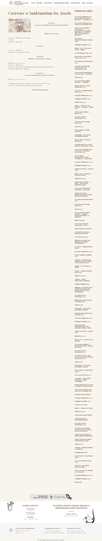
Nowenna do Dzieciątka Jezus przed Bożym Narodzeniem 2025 (82, 67)
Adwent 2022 (79, 305)
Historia (39, 3)
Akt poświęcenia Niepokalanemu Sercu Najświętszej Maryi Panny (83, 326)
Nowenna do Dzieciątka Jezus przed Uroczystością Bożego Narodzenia (83, 429)
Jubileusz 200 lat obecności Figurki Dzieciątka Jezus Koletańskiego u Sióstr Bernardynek (83, 290)
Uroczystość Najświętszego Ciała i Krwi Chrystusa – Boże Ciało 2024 (83, 151)
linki (83, 3)
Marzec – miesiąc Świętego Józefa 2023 (83, 271)
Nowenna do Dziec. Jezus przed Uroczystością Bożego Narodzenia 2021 (84, 357)
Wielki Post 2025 (80, 102)
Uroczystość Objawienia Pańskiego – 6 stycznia (82, 188)
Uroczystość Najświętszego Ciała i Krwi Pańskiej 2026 (83, 23)
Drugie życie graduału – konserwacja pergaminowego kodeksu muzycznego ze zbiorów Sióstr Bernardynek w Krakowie (83, 31)
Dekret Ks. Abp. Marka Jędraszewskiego (82, 466)
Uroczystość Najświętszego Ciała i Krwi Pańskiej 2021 (83, 390)
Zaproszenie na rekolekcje (83, 228)
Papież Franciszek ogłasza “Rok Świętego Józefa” (83, 440)
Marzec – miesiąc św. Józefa (84, 408)
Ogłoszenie (78, 482)
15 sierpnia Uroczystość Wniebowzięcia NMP (82, 232)
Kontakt (90, 3)
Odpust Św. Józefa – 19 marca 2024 (84, 169)
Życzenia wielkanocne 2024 (84, 162)
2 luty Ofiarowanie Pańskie (83, 415)
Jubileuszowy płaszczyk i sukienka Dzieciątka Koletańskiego (83, 242)
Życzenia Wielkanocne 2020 (84, 475)
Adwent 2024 (79, 126)
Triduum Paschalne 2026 (83, 45)
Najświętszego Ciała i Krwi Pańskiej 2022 (83, 313)
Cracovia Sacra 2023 (81, 237)
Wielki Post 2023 (80, 276)
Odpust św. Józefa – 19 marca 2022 (84, 331)
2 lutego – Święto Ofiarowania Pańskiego (82, 279)
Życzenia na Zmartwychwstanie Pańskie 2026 (83, 40)
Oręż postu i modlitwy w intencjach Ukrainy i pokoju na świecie (84, 346)
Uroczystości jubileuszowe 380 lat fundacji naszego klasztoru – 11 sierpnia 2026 (84, 18)
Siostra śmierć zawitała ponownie (82, 130)
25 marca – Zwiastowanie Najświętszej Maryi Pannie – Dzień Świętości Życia (84, 261)
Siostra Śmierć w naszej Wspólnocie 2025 (82, 86)
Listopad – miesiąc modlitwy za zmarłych (84, 448)
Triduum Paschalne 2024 (83, 165)
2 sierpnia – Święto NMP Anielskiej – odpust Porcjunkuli (82, 380)
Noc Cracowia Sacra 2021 (83, 375)
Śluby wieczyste (80, 220)
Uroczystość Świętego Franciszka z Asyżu (82, 224)
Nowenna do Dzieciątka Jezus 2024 (82, 122)
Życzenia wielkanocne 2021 (83, 398)
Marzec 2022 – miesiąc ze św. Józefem (84, 340)
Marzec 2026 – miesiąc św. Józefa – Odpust (83, 48)
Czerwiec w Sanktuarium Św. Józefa (84, 247)
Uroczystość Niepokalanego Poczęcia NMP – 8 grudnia (84, 73)
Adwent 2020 (79, 444)
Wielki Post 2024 (80, 178)
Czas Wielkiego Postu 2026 (83, 53)
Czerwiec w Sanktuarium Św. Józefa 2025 (84, 91)
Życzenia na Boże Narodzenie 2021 (80, 351)
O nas (33, 3)
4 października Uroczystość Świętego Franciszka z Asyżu (84, 145)
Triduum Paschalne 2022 (83, 321)
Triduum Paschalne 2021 (83, 401)
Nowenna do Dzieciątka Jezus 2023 (82, 205)
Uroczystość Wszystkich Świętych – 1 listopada (82, 81)
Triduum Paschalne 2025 (83, 99)
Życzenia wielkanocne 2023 (83, 251)
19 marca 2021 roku (81, 404)
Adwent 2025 (79, 77)
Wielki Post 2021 (80, 411)
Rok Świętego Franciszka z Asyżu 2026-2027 (83, 57)
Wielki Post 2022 (80, 336)
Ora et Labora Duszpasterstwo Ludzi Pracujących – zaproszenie (83, 157)
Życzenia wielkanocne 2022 (84, 318)
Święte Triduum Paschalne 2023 (83, 255)
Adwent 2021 (79, 362)
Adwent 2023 (79, 209)
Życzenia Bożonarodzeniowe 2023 (84, 200)
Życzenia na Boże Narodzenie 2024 (80, 117)
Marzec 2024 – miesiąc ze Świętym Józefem (83, 174)
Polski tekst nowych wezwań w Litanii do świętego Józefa (84, 385)
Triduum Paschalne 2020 (83, 478)
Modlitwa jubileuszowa (82, 284)
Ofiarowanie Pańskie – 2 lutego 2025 (83, 112)
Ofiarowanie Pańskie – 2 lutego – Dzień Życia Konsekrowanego (83, 183)
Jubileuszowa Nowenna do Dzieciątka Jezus (83, 300)
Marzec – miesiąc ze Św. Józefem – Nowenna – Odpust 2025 (84, 107)
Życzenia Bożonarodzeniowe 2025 (84, 62)
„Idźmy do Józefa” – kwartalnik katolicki (81, 419)
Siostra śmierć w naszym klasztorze (83, 140)
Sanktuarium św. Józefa (61, 3)
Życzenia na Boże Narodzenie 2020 (80, 423)
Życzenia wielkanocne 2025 (83, 95)
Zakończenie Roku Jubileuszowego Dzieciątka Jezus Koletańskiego (83, 194)
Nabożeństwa (75, 3)
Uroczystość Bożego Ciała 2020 (83, 461)
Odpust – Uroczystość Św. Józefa (83, 266)
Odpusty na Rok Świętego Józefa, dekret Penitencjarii (84, 435)
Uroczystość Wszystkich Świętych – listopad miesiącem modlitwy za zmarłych (82, 215)
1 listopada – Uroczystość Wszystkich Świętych (83, 135)
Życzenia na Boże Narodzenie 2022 (80, 295)
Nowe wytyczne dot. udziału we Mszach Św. (84, 471)
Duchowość (48, 3)
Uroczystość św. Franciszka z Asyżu (84, 370)
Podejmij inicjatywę (81, 452)
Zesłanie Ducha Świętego (83, 394)
